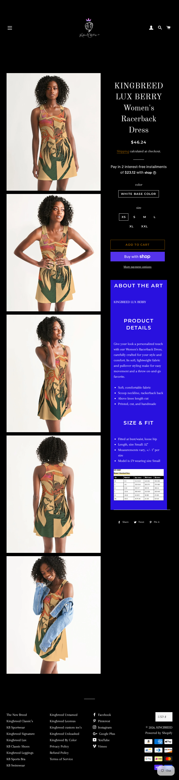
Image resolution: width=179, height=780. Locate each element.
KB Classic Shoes (18, 746)
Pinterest (103, 721)
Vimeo (102, 746)
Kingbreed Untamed (63, 715)
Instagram (104, 727)
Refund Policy (59, 753)
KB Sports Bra (16, 759)
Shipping (123, 151)
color (138, 185)
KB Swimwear (16, 765)
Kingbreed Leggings (20, 753)
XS (124, 217)
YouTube (103, 740)
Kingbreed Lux (16, 740)
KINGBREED (164, 727)
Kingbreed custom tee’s (66, 727)
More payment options (137, 266)
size (138, 208)
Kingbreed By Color (63, 740)
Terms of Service (61, 759)
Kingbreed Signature (21, 734)
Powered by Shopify (158, 733)
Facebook (104, 715)
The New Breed (17, 715)
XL (131, 226)
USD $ (162, 717)
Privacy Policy (59, 746)
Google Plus (106, 734)
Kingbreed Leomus (63, 721)
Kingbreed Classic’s (20, 721)
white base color (138, 193)
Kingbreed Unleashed (64, 734)
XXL (144, 226)
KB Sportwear (16, 727)
